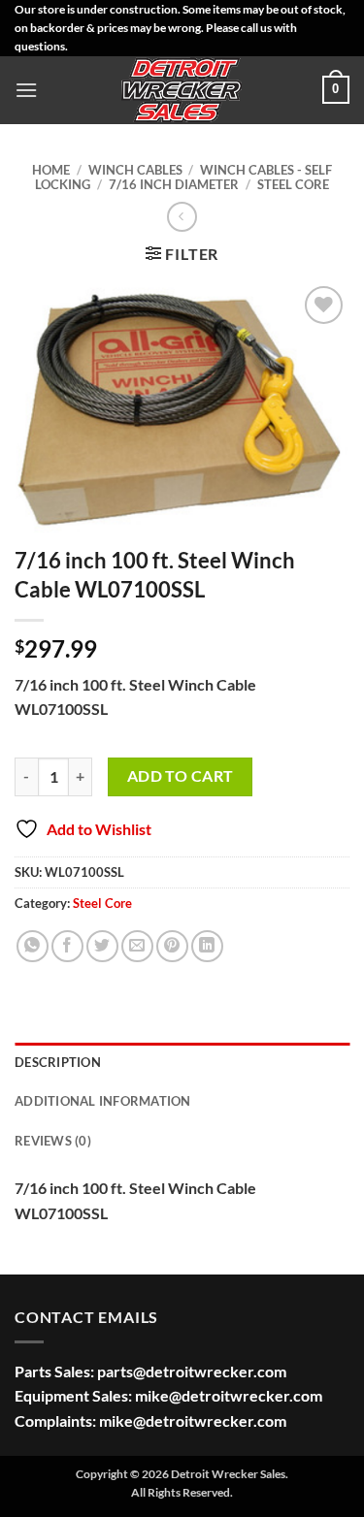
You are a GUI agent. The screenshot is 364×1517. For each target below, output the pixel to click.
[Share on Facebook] (67, 946)
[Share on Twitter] (102, 946)
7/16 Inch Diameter (174, 184)
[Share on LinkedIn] (207, 946)
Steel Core (293, 184)
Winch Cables (135, 170)
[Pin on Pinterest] (172, 946)
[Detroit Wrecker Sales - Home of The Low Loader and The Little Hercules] (182, 90)
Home (51, 170)
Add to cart (180, 776)
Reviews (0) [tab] (53, 1140)
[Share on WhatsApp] (33, 946)
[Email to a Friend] (137, 946)
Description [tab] (58, 1062)
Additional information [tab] (103, 1101)
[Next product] (182, 217)
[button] (26, 89)
